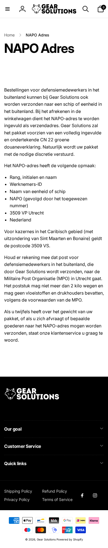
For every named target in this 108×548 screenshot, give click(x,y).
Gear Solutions (46, 539)
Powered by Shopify (69, 539)
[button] (7, 9)
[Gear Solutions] (32, 398)
